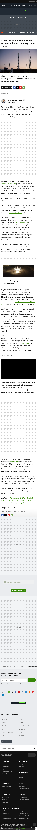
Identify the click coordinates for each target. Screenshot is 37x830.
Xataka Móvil (5, 766)
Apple (3, 729)
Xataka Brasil (5, 813)
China (5, 32)
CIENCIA (24, 5)
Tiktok (6, 695)
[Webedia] (33, 1)
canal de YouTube (15, 213)
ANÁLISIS (4, 5)
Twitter (17, 87)
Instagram (22, 691)
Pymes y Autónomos (24, 799)
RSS (29, 691)
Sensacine (22, 775)
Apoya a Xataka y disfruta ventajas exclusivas (18, 706)
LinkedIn (3, 695)
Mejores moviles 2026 (20, 666)
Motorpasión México (24, 818)
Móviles (21, 722)
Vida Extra (21, 766)
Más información (20, 828)
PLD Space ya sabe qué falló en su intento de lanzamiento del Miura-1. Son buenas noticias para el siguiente (17, 281)
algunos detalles (22, 222)
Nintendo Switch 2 (23, 32)
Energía (4, 726)
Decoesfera (5, 799)
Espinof (21, 777)
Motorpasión (22, 786)
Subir (30, 755)
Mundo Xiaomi (6, 773)
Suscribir (32, 680)
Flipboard (20, 87)
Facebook (14, 87)
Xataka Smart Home (7, 771)
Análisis (21, 719)
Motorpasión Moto (24, 788)
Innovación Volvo (22, 17)
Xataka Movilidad (24, 726)
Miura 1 (17, 511)
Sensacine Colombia (24, 815)
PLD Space (25, 511)
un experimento (23, 343)
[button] (15, 100)
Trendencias (5, 797)
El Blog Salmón (23, 797)
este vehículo (14, 462)
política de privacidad (25, 684)
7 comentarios (8, 87)
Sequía (32, 32)
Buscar (34, 748)
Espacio (10, 511)
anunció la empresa (8, 184)
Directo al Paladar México (9, 818)
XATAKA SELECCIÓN (14, 5)
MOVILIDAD (32, 5)
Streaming (5, 719)
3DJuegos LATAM (23, 811)
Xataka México (6, 811)
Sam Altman (12, 32)
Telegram (26, 691)
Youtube (19, 691)
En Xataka (5, 278)
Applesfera (5, 769)
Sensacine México (24, 813)
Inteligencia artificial (7, 732)
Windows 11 (22, 736)
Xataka (4, 764)
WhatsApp (8, 691)
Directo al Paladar (7, 786)
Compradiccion (6, 802)
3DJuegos (21, 764)
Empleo (4, 736)
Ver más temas (6, 741)
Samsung (22, 729)
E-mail (23, 87)
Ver (19, 590)
